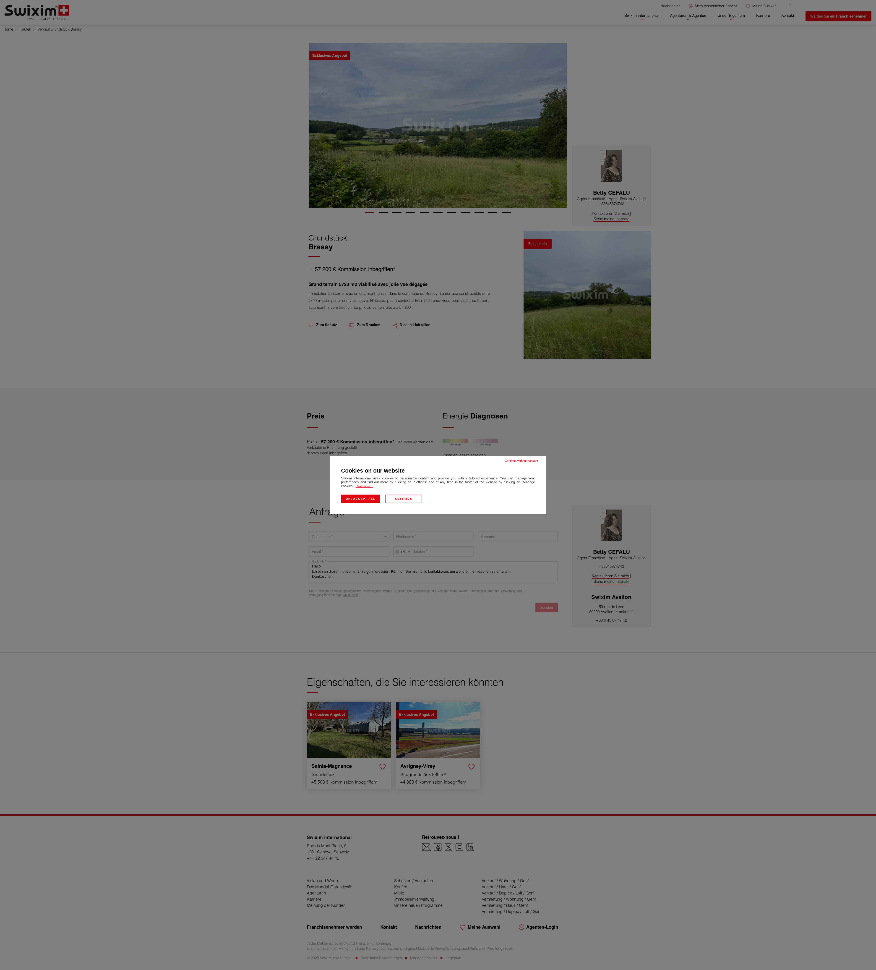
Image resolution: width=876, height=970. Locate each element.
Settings (403, 498)
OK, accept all (360, 498)
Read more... (364, 486)
